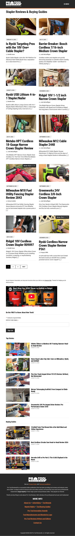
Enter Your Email (12, 320)
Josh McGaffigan (45, 54)
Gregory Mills (44, 252)
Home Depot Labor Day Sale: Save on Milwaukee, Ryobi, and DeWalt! (50, 360)
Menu (67, 4)
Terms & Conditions (44, 484)
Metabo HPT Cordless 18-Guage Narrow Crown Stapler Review (19, 144)
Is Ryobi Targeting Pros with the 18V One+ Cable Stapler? (20, 47)
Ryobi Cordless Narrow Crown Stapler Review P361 (53, 245)
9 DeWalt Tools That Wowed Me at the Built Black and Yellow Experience (49, 428)
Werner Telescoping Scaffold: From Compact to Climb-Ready (49, 390)
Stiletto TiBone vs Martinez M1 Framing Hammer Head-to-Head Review (49, 345)
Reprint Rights (30, 507)
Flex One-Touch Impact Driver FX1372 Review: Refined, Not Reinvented (49, 375)
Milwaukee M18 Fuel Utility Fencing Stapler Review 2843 (20, 194)
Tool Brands (47, 503)
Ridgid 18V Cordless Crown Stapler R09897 (20, 243)
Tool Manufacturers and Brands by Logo (37, 515)
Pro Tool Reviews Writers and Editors (37, 519)
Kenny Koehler (12, 201)
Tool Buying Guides (43, 507)
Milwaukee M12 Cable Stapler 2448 (52, 143)
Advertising (36, 503)
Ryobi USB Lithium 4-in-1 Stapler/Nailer (21, 96)
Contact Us (37, 523)
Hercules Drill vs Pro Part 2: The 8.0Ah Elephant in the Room (49, 458)
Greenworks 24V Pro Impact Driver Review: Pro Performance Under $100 (47, 406)
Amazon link (47, 280)
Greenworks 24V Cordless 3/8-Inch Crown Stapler (50, 194)
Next (23, 266)
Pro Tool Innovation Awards (37, 511)
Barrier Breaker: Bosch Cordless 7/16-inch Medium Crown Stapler (53, 47)
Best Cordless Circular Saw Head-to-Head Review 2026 (49, 442)
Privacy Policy (33, 484)
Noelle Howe (11, 54)
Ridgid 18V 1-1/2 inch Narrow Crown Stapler (52, 97)
